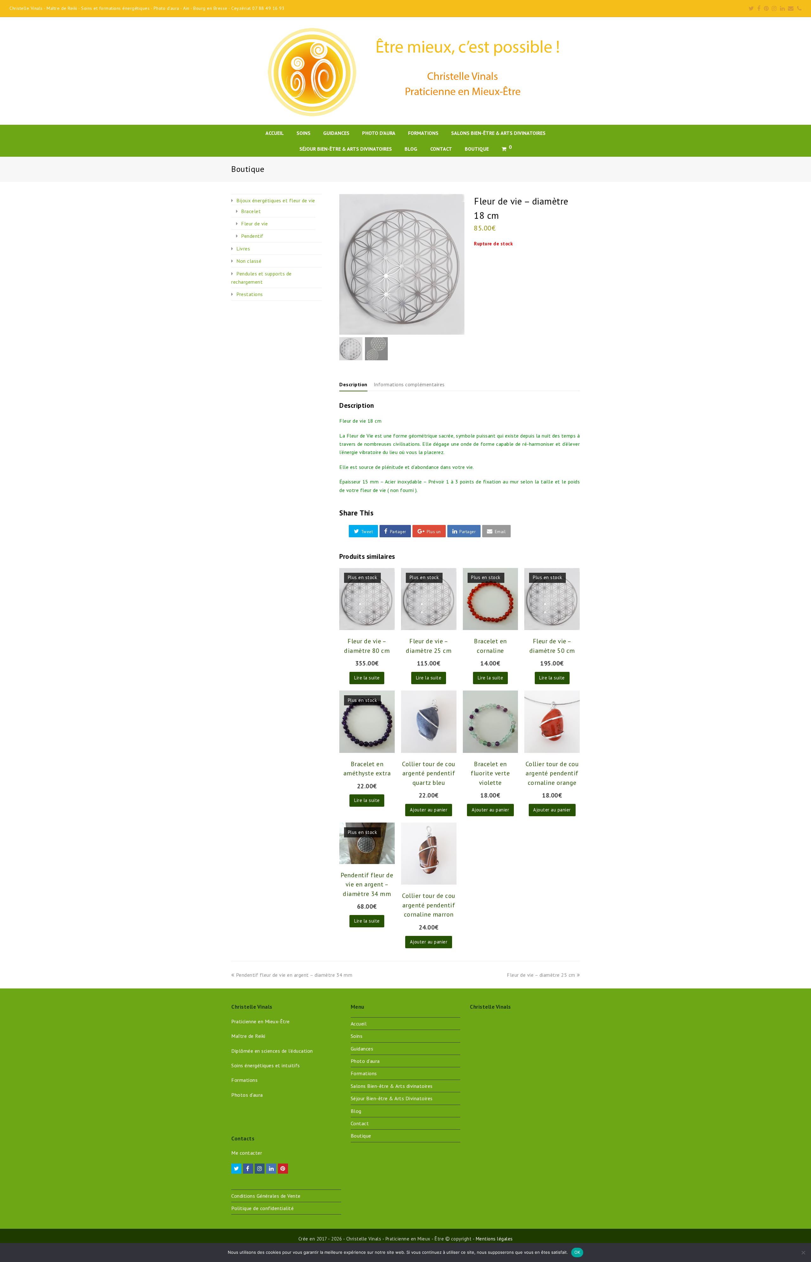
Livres (243, 248)
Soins (357, 1036)
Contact (360, 1123)
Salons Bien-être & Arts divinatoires (392, 1086)
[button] (363, 531)
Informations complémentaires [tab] (409, 384)
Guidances (362, 1048)
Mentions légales (494, 1239)
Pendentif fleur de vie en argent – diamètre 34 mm (294, 975)
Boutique (361, 1136)
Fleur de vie (254, 223)
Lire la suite (367, 678)
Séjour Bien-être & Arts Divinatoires (392, 1098)
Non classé (248, 261)
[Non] (803, 1252)
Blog (356, 1111)
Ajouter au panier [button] (429, 810)
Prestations (249, 294)
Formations (364, 1073)
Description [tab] (353, 384)
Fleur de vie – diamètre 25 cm (541, 975)
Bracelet (251, 211)
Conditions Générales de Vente (266, 1196)
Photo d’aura (365, 1061)
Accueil (359, 1023)
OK (577, 1252)
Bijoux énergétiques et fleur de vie (275, 200)
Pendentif (252, 236)
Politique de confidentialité (262, 1208)
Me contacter (246, 1153)
